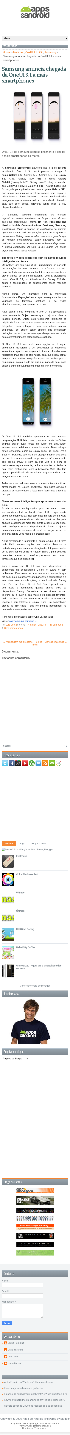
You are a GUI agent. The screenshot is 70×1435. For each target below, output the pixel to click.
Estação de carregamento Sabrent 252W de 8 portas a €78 (35, 1394)
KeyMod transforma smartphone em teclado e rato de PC (34, 1399)
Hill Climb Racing (25, 929)
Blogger (45, 985)
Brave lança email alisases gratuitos (23, 1388)
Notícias (18, 52)
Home (6, 52)
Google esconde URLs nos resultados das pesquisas (33, 1405)
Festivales (21, 856)
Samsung (50, 52)
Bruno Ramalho (16, 1342)
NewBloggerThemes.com (35, 1428)
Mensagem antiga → (56, 641)
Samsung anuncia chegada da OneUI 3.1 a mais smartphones (34, 75)
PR (40, 52)
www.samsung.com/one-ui (22, 621)
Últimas (20, 892)
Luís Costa (13, 1356)
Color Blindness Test (27, 874)
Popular (9, 843)
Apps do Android (33, 1418)
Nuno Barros (14, 1363)
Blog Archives (39, 843)
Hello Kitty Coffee (25, 947)
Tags (22, 843)
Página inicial (37, 643)
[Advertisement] (36, 26)
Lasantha (54, 1423)
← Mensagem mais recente (17, 641)
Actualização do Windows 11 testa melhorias (28, 1382)
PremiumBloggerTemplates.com (35, 1426)
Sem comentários (13, 628)
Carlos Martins (15, 1349)
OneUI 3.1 (31, 52)
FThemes (25, 1423)
